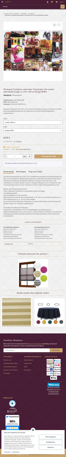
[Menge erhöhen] (30, 156)
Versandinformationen (10, 366)
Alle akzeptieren (50, 437)
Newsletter (6, 373)
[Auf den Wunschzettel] (59, 25)
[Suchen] (62, 7)
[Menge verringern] (5, 156)
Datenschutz (15, 452)
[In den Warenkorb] (4, 21)
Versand (18, 141)
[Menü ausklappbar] (2, 1)
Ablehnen (50, 447)
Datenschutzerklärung (34, 344)
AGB (25, 366)
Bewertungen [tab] (21, 171)
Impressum (7, 452)
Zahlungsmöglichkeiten (10, 363)
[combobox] (33, 122)
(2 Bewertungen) (17, 95)
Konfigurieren (50, 442)
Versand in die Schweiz (10, 370)
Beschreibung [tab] (8, 171)
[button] (47, 2)
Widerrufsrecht (28, 360)
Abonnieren (56, 350)
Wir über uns (7, 360)
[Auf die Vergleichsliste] (54, 25)
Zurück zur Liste (9, 13)
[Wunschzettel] (52, 2)
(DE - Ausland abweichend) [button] (23, 149)
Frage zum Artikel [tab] (35, 171)
